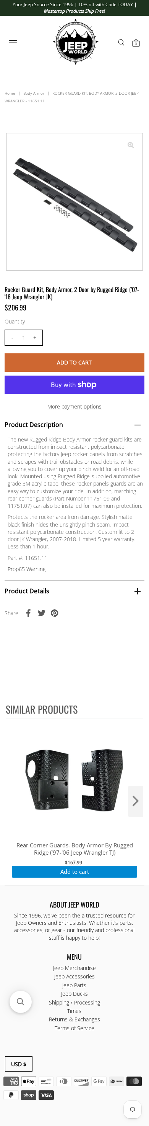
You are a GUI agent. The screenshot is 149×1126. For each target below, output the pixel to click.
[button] (21, 1002)
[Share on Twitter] (41, 612)
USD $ (18, 1064)
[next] (135, 801)
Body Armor (33, 93)
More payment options (74, 406)
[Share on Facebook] (28, 612)
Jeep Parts (74, 985)
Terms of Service (74, 1028)
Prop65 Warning (26, 569)
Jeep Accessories (74, 976)
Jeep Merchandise (74, 968)
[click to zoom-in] (130, 145)
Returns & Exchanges (74, 1019)
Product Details (27, 591)
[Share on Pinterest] (54, 612)
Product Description (34, 424)
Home (10, 93)
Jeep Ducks (74, 993)
